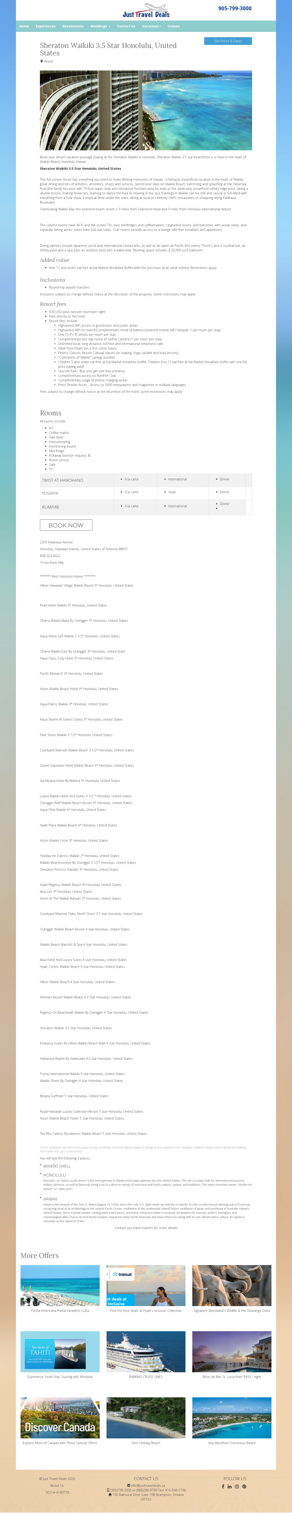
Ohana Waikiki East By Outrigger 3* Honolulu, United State (82, 651)
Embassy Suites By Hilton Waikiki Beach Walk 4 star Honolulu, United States (95, 1043)
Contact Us (126, 26)
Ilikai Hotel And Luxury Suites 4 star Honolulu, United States (83, 960)
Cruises (174, 26)
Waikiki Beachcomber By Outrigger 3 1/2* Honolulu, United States (88, 862)
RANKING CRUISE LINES (146, 1377)
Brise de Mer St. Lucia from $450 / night (232, 1377)
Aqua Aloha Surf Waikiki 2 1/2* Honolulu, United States (80, 636)
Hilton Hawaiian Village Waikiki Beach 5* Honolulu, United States (87, 585)
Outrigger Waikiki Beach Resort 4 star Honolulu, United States (85, 929)
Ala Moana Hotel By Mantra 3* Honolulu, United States (80, 781)
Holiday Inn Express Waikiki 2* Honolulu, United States (80, 856)
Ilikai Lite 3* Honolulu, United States (66, 891)
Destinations (73, 26)
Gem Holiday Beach (145, 1443)
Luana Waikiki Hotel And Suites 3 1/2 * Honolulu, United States (86, 796)
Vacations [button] (150, 26)
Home (24, 26)
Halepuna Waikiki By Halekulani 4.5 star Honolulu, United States (86, 1058)
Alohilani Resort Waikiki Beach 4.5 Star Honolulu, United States (85, 997)
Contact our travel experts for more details (146, 1228)
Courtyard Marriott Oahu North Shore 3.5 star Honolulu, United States (91, 913)
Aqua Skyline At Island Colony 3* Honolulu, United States (81, 719)
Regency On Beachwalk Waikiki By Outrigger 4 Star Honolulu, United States (94, 1012)
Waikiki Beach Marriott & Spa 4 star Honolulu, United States (84, 944)
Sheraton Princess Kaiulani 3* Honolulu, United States (79, 869)
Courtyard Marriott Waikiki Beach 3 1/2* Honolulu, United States (87, 750)
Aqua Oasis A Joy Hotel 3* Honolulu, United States (76, 658)
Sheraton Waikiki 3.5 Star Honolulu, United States (76, 1028)
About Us (57, 1485)
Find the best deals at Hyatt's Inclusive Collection (146, 1310)
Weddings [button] (99, 26)
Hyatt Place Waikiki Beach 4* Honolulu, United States (78, 825)
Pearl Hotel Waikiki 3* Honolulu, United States (73, 605)
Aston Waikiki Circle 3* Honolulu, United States (74, 840)
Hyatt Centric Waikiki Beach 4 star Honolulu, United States (82, 966)
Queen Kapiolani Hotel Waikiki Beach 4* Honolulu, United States (87, 765)
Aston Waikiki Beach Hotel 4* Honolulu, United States (79, 689)
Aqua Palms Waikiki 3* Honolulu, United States (74, 704)
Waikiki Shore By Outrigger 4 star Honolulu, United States (81, 1080)
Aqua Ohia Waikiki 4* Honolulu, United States (73, 809)
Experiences (46, 26)
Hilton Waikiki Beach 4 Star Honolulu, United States (77, 982)
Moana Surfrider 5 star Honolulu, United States (74, 1096)
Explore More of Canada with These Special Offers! (60, 1443)
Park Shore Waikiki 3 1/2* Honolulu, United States (76, 735)
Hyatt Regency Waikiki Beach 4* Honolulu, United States (80, 885)
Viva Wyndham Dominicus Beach (232, 1443)
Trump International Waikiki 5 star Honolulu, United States (82, 1074)
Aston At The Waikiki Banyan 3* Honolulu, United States (80, 898)
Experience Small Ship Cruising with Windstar (60, 1377)
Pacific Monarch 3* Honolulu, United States (71, 673)
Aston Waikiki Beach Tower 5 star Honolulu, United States (82, 1118)
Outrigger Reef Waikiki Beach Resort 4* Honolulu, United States (86, 803)
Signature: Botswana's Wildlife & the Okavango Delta (232, 1310)
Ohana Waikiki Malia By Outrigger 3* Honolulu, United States (84, 620)
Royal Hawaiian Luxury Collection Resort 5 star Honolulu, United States (91, 1111)
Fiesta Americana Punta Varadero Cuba (60, 1310)
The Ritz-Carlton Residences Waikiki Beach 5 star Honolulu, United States (93, 1133)
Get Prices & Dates (228, 41)
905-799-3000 (235, 8)
